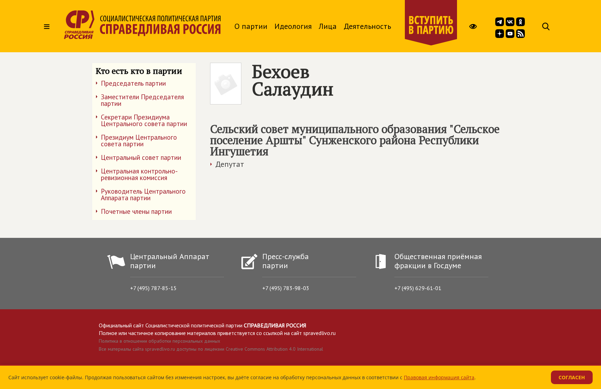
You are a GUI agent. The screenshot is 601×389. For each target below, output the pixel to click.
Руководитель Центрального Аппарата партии (143, 194)
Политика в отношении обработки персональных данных (159, 341)
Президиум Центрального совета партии (139, 140)
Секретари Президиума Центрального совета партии (144, 120)
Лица (328, 26)
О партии (250, 26)
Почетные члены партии (136, 211)
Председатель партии (133, 83)
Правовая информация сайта (439, 377)
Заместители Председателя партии (142, 100)
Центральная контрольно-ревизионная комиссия (139, 174)
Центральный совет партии (141, 157)
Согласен (572, 377)
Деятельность (367, 26)
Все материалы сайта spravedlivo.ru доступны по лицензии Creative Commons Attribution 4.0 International (211, 349)
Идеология (293, 26)
